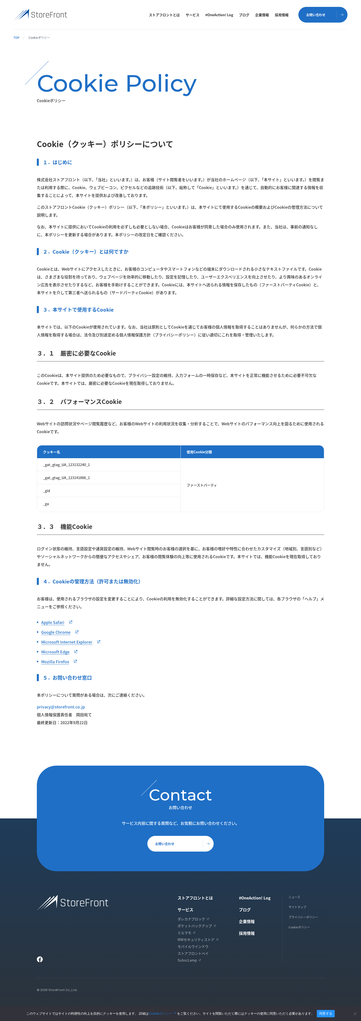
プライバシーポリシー (303, 917)
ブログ (244, 14)
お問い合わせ (164, 843)
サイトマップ (297, 907)
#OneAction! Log (219, 14)
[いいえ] (354, 1013)
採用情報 (282, 14)
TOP (16, 37)
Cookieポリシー (299, 927)
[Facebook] (40, 959)
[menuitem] (164, 15)
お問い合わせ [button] (315, 14)
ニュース (294, 897)
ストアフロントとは (164, 14)
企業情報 (262, 14)
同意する (325, 1013)
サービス (192, 14)
